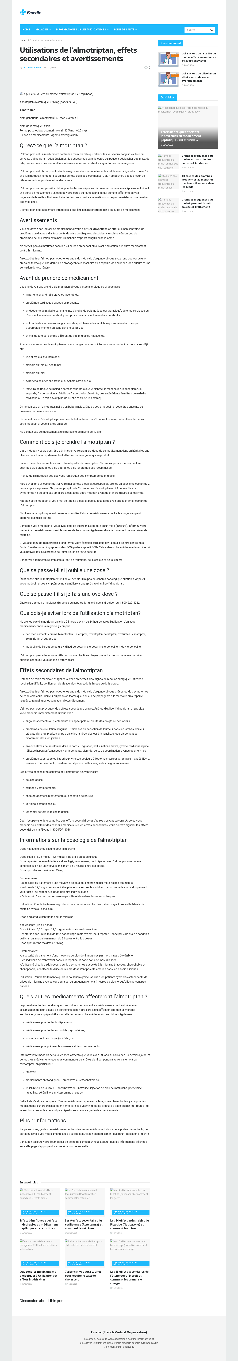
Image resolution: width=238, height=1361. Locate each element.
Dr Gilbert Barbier (33, 67)
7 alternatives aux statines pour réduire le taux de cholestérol (83, 1275)
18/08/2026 (26, 1284)
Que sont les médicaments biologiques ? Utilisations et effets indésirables (38, 1275)
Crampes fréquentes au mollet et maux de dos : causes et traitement (197, 159)
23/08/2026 (72, 1233)
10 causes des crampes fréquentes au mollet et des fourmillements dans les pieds (198, 181)
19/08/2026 (117, 1233)
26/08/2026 (26, 1233)
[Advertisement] (154, 11)
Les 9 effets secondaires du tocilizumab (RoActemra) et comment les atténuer (84, 1224)
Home (26, 29)
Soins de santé (124, 29)
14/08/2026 (72, 1284)
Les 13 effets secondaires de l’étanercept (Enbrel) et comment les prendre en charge (129, 1277)
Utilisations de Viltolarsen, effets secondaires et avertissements (199, 77)
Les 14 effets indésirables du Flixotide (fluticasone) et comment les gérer (129, 1224)
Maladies (42, 29)
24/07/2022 (54, 67)
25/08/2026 (188, 167)
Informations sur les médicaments (81, 29)
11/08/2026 (117, 1288)
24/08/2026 (188, 211)
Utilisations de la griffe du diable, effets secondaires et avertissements (199, 57)
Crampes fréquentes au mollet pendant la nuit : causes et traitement (197, 203)
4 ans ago (188, 65)
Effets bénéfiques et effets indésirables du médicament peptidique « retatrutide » (39, 1224)
